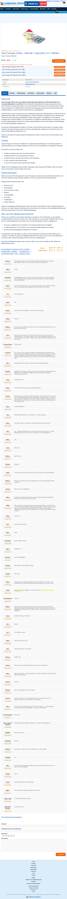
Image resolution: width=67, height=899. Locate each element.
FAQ (48, 9)
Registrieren (49, 1)
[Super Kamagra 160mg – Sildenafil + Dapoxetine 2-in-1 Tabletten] (33, 37)
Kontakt (54, 9)
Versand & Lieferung (33, 887)
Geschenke (16, 9)
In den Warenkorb (58, 61)
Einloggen (57, 1)
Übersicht (4, 93)
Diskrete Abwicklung (33, 886)
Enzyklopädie (34, 9)
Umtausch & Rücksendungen (33, 883)
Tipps (55, 93)
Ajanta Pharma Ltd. (30, 84)
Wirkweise (49, 93)
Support (63, 1)
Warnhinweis (31, 93)
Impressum (33, 889)
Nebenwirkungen (21, 93)
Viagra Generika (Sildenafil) (32, 82)
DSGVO (33, 877)
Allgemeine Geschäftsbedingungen (33, 879)
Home (2, 9)
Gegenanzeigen (40, 93)
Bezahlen (33, 881)
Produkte (8, 9)
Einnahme (12, 93)
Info (33, 891)
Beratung (43, 9)
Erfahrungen (25, 9)
